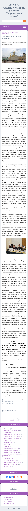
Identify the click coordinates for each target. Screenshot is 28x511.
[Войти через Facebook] (12, 477)
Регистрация (12, 420)
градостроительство (8, 401)
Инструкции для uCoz (9, 503)
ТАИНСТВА (6, 446)
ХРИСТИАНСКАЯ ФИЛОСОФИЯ (11, 452)
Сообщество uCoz (8, 499)
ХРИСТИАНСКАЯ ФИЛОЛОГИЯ (11, 450)
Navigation (6, 27)
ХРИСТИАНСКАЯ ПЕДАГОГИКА (11, 448)
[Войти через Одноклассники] (21, 477)
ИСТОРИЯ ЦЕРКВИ (8, 442)
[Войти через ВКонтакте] (10, 477)
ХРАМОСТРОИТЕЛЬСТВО (10, 460)
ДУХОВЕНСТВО (8, 466)
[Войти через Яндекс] (15, 477)
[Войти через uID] (7, 477)
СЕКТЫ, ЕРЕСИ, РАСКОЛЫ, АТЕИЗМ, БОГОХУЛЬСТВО (12, 455)
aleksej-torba (14, 400)
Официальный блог (8, 497)
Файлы (8, 32)
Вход (17, 420)
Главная (4, 32)
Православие (15, 32)
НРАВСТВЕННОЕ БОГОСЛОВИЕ (12, 438)
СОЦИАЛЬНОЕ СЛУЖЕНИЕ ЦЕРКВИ (13, 462)
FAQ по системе (8, 501)
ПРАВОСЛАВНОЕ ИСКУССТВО (11, 468)
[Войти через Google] (18, 477)
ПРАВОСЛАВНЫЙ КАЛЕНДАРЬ (11, 430)
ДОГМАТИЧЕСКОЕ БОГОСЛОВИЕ (12, 434)
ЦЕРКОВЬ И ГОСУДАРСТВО (11, 464)
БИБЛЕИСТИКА (7, 432)
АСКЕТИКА (6, 440)
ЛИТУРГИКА (7, 444)
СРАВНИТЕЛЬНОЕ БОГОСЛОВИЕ (12, 436)
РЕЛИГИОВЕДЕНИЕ (9, 458)
